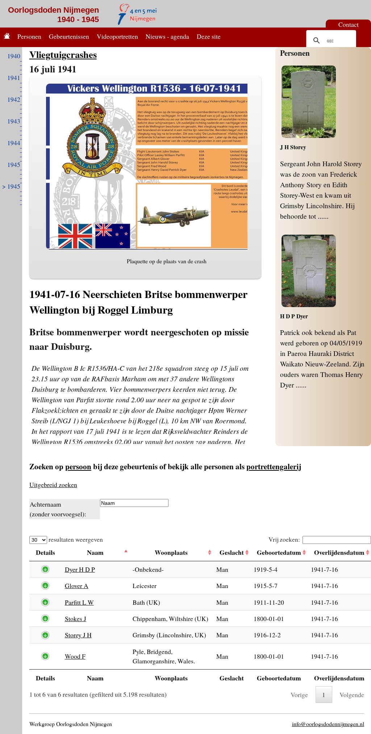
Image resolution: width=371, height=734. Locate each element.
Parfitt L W (79, 602)
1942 (13, 99)
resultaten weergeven (75, 539)
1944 (13, 142)
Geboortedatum (279, 552)
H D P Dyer (294, 316)
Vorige (299, 694)
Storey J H (78, 634)
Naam (95, 552)
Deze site (209, 36)
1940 (13, 55)
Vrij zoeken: (284, 539)
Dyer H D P (80, 569)
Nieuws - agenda (167, 36)
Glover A (76, 585)
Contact (348, 24)
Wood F (75, 656)
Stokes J (75, 618)
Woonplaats (171, 552)
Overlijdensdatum (339, 552)
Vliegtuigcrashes (63, 54)
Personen (29, 36)
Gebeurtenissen (69, 36)
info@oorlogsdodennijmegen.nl (328, 723)
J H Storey (293, 147)
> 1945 (11, 186)
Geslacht (232, 552)
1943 (13, 121)
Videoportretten (117, 36)
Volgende (351, 694)
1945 (13, 164)
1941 (13, 77)
